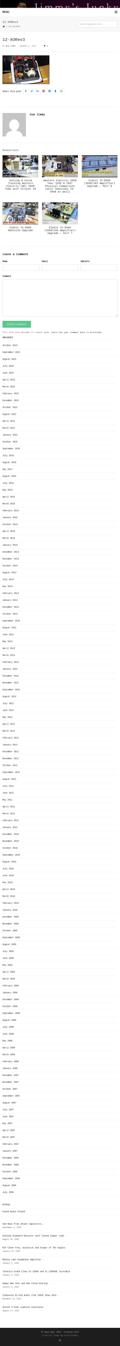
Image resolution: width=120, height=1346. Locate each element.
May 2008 (7, 1041)
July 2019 (8, 455)
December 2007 (10, 1075)
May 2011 (7, 800)
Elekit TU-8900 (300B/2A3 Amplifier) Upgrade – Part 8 (99, 183)
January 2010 (10, 910)
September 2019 (11, 448)
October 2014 (10, 565)
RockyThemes (71, 1335)
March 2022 (8, 428)
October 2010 (10, 848)
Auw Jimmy (11, 46)
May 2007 (7, 1123)
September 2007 (11, 1096)
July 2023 (8, 366)
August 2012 (9, 696)
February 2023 (10, 393)
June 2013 (8, 634)
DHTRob (6, 1204)
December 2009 (10, 917)
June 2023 (8, 373)
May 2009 (7, 965)
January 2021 (10, 435)
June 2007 (8, 1116)
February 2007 (10, 1144)
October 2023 (10, 345)
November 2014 (10, 559)
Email (45, 261)
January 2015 (10, 545)
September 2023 (11, 352)
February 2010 (10, 903)
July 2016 (8, 483)
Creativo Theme (50, 1335)
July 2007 (8, 1109)
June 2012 (8, 710)
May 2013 (7, 641)
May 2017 (7, 469)
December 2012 (10, 676)
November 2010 (10, 841)
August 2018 (9, 462)
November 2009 (10, 924)
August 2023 (9, 359)
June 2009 (8, 958)
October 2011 (10, 765)
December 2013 (10, 607)
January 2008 (10, 1068)
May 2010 (7, 882)
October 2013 (10, 614)
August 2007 (9, 1103)
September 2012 (11, 689)
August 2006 (9, 1185)
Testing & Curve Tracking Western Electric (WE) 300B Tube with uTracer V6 (20, 184)
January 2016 (10, 517)
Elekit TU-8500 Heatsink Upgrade (20, 229)
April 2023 (8, 380)
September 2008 (11, 1013)
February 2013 (10, 662)
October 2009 (10, 930)
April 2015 (8, 531)
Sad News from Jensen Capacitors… (22, 1224)
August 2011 (9, 779)
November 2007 (10, 1082)
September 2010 (11, 855)
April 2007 (8, 1130)
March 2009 (8, 979)
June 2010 (8, 875)
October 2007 (10, 1089)
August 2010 (9, 862)
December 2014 (10, 552)
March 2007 (8, 1137)
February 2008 (10, 1061)
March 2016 (8, 504)
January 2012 (10, 745)
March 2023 (8, 386)
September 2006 (11, 1178)
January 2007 (10, 1151)
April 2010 (8, 889)
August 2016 (9, 476)
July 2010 (8, 868)
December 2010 (10, 834)
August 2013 (9, 627)
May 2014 (7, 586)
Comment (6, 276)
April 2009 (8, 972)
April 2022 (8, 421)
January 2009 (10, 992)
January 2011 (10, 827)
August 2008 (9, 1020)
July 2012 (8, 703)
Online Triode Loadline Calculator (23, 1307)
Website (85, 261)
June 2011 (8, 793)
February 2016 (10, 510)
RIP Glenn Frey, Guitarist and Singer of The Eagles (33, 1247)
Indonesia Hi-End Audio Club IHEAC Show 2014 (29, 1295)
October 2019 (10, 442)
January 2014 (10, 600)
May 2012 (7, 717)
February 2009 (10, 986)
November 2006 (10, 1165)
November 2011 (10, 758)
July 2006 (8, 1192)
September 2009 (11, 937)
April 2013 (8, 648)
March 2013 (8, 655)
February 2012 (10, 738)
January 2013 (10, 669)
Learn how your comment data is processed (76, 332)
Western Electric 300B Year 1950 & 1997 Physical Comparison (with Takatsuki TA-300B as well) (60, 186)
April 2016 (8, 497)
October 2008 (10, 1006)
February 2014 (10, 593)
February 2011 (10, 820)
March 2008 (8, 1054)
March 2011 (8, 813)
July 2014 (8, 579)
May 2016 (7, 490)
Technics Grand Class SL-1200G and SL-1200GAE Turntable (36, 1271)
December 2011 (10, 751)
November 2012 (10, 683)
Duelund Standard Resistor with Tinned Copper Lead (33, 1236)
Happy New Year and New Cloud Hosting (25, 1283)
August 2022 (9, 414)
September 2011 (11, 772)
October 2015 (10, 524)
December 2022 (10, 400)
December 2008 (10, 999)
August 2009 (9, 944)
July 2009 (8, 951)
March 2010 (8, 896)
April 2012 (8, 724)
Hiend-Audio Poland (13, 1211)
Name (5, 261)
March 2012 (8, 731)
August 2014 (9, 572)
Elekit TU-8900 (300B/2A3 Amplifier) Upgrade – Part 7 (60, 230)
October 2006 (10, 1171)
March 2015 (8, 538)
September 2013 (11, 621)
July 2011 (8, 786)
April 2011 (8, 806)
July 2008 (8, 1027)
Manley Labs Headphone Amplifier (21, 1259)
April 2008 (8, 1047)
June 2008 (8, 1034)
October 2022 (10, 407)
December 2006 (10, 1158)
